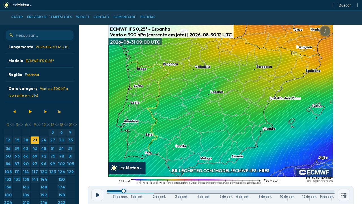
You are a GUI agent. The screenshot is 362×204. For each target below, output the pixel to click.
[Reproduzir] (30, 111)
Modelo (31, 60)
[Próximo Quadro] (45, 111)
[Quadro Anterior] (14, 111)
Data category (38, 91)
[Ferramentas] (344, 195)
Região (23, 74)
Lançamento (38, 46)
